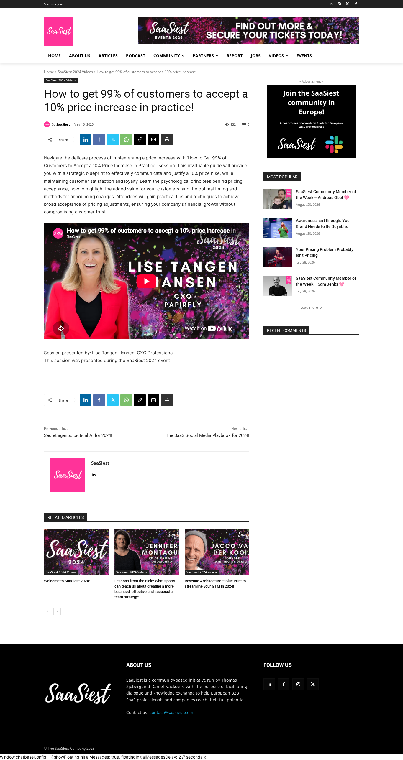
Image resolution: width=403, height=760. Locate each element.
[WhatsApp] (126, 139)
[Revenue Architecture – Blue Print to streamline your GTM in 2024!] (217, 552)
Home (49, 71)
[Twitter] (347, 4)
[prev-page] (47, 611)
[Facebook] (355, 4)
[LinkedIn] (331, 4)
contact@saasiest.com (171, 712)
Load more (309, 307)
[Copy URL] (140, 139)
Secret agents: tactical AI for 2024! (78, 435)
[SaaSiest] (48, 124)
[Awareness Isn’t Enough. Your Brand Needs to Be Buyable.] (277, 228)
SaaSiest (63, 124)
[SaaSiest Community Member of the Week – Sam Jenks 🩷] (277, 286)
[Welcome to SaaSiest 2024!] (76, 552)
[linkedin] (93, 473)
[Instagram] (339, 4)
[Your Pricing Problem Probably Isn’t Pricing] (277, 257)
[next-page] (57, 611)
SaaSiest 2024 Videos (75, 71)
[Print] (167, 139)
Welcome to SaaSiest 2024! (67, 581)
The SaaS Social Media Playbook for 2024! (207, 435)
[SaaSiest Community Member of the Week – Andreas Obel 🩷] (277, 199)
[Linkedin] (85, 139)
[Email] (153, 139)
